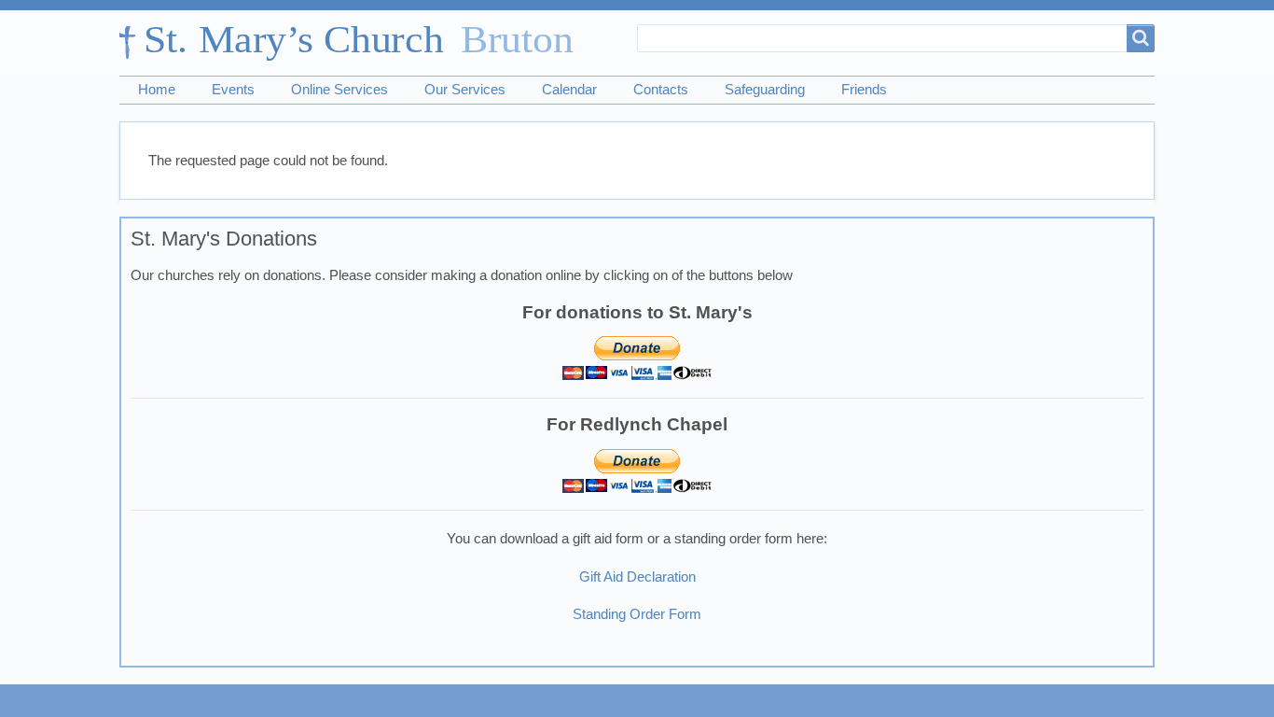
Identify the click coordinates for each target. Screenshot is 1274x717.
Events (233, 89)
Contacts (660, 89)
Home (156, 89)
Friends (864, 89)
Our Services (464, 89)
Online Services (339, 89)
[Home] (355, 43)
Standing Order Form (637, 614)
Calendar (569, 89)
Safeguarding (765, 89)
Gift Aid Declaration (637, 576)
